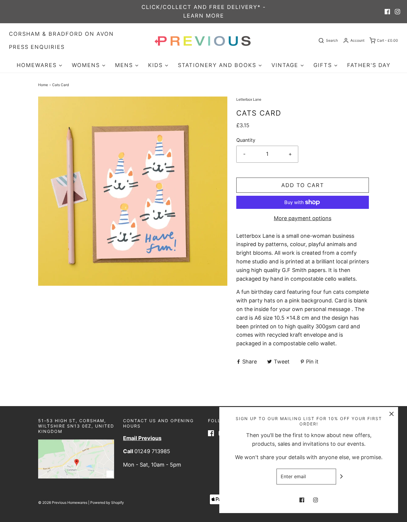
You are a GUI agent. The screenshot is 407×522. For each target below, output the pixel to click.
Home (43, 85)
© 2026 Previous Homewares (62, 502)
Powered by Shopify (107, 502)
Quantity (245, 140)
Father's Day (369, 65)
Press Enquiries (37, 47)
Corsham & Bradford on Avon (61, 34)
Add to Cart (302, 185)
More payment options (302, 218)
